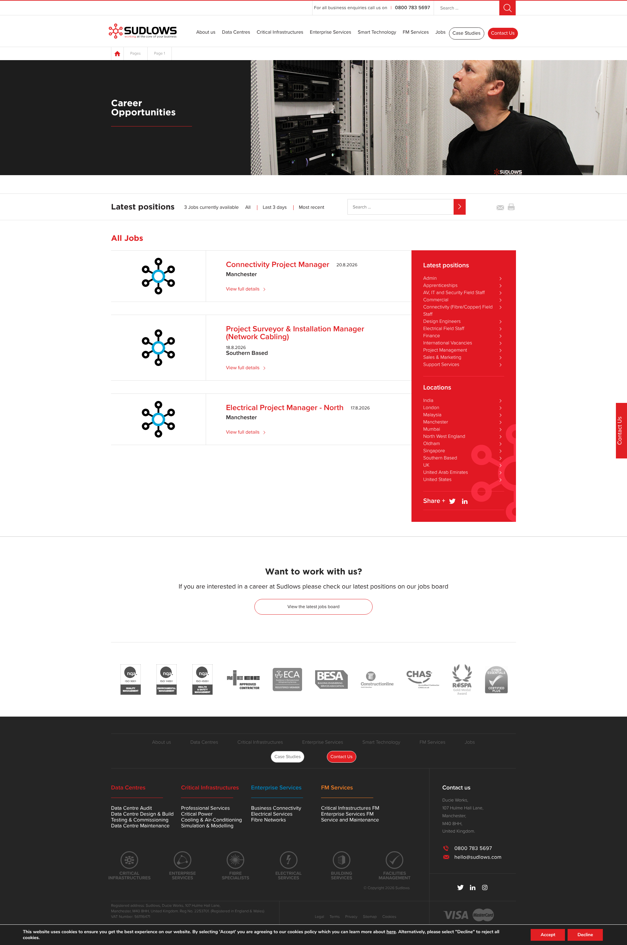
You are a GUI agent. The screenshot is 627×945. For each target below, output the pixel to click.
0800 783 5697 (412, 8)
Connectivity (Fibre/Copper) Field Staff (457, 310)
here (391, 932)
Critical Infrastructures (280, 32)
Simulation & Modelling (207, 825)
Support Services (441, 365)
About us (206, 32)
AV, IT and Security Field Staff (454, 293)
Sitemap (370, 917)
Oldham (431, 444)
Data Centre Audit (131, 808)
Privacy (351, 917)
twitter (461, 887)
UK (426, 465)
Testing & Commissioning (140, 819)
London (431, 408)
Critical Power (196, 814)
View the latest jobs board (313, 606)
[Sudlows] (143, 31)
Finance (431, 336)
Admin (430, 278)
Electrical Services (272, 814)
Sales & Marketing (442, 357)
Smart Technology (377, 32)
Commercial (435, 300)
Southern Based (440, 458)
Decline (585, 935)
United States (437, 480)
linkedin (473, 887)
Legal (319, 917)
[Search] (460, 207)
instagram (485, 887)
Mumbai (431, 429)
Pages (135, 53)
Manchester (435, 422)
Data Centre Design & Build (142, 814)
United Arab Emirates (445, 472)
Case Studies (467, 33)
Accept (547, 935)
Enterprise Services (330, 32)
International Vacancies (447, 343)
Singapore (434, 451)
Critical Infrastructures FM (350, 808)
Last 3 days (275, 207)
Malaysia (432, 415)
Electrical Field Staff (443, 329)
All (248, 207)
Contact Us (503, 33)
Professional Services (205, 808)
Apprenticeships (440, 286)
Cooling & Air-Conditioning (211, 819)
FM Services (416, 32)
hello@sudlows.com (477, 857)
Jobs (440, 32)
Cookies (389, 917)
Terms (335, 917)
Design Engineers (442, 321)
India (428, 401)
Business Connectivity (276, 808)
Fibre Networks (268, 819)
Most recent (311, 207)
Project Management (445, 350)
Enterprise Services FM (347, 814)
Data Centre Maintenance (140, 825)
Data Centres (236, 32)
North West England (444, 436)
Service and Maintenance (350, 819)
